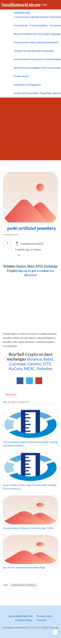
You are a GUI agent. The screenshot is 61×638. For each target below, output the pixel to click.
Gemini (34, 363)
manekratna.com (10, 234)
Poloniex (44, 368)
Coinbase (17, 363)
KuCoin (15, 368)
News (37, 250)
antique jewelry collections (24, 585)
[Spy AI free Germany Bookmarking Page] (30, 549)
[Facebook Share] (20, 380)
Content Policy (23, 620)
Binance (34, 359)
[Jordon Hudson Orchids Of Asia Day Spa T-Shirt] (30, 510)
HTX (47, 363)
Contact (41, 620)
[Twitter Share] (29, 380)
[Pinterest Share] (38, 380)
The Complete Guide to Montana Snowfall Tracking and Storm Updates (30, 444)
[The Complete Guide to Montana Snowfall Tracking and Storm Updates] (30, 424)
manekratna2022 (31, 244)
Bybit (48, 359)
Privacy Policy (45, 616)
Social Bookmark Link (20, 616)
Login (44, 4)
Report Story (11, 394)
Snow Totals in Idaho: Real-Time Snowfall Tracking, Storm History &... (30, 487)
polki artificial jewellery (31, 228)
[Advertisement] (30, 129)
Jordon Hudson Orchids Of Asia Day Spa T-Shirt (28, 528)
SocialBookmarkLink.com (21, 5)
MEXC (29, 368)
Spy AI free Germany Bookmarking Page (24, 567)
